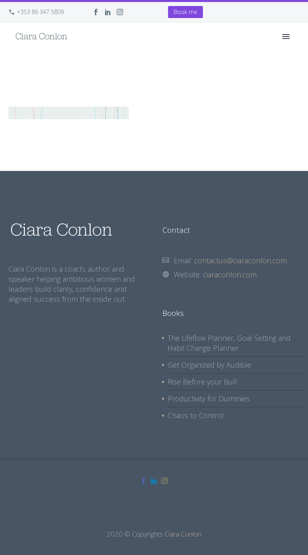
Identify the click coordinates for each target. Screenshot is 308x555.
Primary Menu (286, 36)
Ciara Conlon (182, 534)
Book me (185, 12)
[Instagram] (120, 12)
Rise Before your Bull (202, 381)
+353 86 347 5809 (40, 12)
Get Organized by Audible (209, 365)
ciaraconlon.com (230, 274)
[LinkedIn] (108, 12)
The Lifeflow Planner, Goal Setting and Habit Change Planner (229, 343)
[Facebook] (96, 12)
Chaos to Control (196, 415)
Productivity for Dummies (209, 398)
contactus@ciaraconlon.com (240, 260)
